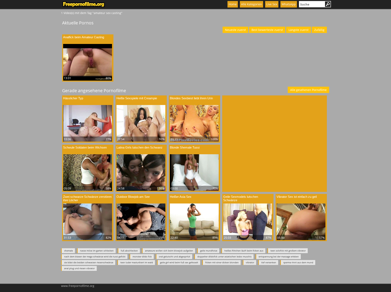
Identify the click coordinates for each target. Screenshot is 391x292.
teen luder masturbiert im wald (136, 262)
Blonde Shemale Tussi (185, 147)
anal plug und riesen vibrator (79, 268)
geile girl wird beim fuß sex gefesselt (179, 262)
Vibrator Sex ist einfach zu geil (297, 196)
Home (233, 4)
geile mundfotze (208, 250)
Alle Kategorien (251, 4)
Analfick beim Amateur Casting (83, 37)
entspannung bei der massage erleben (279, 256)
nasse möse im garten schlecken (97, 250)
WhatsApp (289, 4)
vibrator (250, 262)
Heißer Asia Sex (180, 196)
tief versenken (268, 262)
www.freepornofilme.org (77, 286)
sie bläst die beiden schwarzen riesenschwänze (88, 262)
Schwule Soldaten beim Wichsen (85, 147)
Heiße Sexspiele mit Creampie (136, 98)
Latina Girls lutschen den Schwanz (139, 147)
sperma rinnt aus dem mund (298, 262)
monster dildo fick (142, 256)
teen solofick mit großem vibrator (288, 250)
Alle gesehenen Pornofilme (308, 90)
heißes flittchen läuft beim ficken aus (243, 250)
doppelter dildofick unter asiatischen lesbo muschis (224, 256)
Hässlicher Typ (73, 98)
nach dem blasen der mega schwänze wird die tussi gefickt (94, 256)
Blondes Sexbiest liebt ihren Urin (191, 98)
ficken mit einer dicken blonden (222, 262)
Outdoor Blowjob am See (133, 196)
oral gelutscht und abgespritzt (174, 256)
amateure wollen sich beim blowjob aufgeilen (169, 250)
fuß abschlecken (129, 250)
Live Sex (271, 4)
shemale (68, 250)
